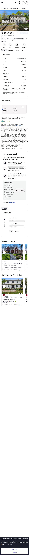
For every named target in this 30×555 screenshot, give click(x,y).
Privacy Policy (25, 542)
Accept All (14, 549)
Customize (14, 552)
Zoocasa (12, 202)
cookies (5, 538)
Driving (11, 231)
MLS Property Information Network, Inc (12, 126)
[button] (13, 33)
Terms (19, 542)
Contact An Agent (19, 190)
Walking (16, 231)
